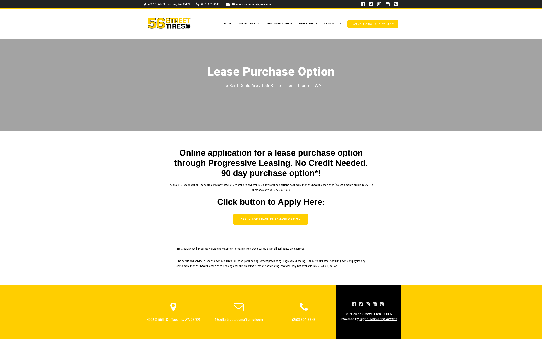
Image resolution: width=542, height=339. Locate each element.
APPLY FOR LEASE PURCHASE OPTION (271, 219)
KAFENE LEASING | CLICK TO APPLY (373, 23)
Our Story (307, 23)
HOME (227, 23)
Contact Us (332, 23)
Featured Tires (278, 23)
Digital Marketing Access (378, 319)
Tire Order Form (249, 23)
